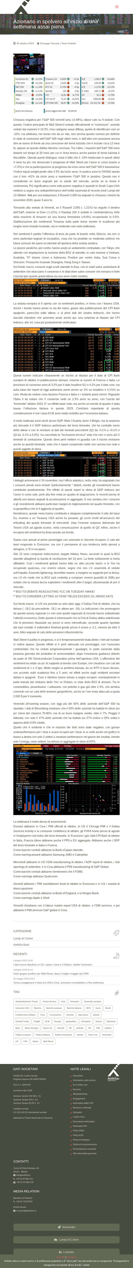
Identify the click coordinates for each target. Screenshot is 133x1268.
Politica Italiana (43, 1035)
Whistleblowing (80, 1094)
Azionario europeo (92, 1001)
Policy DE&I (78, 1130)
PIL (89, 1028)
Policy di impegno (81, 1140)
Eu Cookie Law (80, 1085)
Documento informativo (84, 1121)
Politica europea (23, 1035)
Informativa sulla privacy (84, 1080)
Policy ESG (78, 1135)
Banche (37, 1008)
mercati (60, 1028)
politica (108, 1028)
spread (80, 1035)
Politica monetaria (63, 1035)
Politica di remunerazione (85, 1144)
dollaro (96, 1015)
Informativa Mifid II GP (83, 1103)
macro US (47, 1028)
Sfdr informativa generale (85, 1153)
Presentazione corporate (84, 1149)
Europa (57, 1021)
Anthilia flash (21, 944)
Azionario (74, 1001)
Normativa (71, 1257)
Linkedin (68, 1252)
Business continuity (82, 1107)
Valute (35, 1041)
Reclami (77, 1089)
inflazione (111, 1021)
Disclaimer (78, 1076)
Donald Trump (22, 1021)
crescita (69, 1015)
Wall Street (48, 1041)
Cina (42, 1015)
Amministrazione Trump (26, 1001)
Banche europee (54, 1008)
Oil (70, 1028)
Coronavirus (55, 1015)
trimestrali (106, 1035)
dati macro (83, 1015)
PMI (98, 1028)
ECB (47, 1021)
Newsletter (69, 1227)
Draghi (37, 1021)
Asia (63, 1001)
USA (25, 1041)
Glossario (77, 1112)
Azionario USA (22, 1008)
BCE (88, 1008)
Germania (86, 1021)
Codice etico (79, 1117)
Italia (17, 1028)
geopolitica (71, 1021)
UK (16, 1041)
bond (98, 1008)
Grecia (98, 1021)
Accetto (60, 1257)
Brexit (108, 1008)
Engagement (79, 1098)
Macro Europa (31, 1028)
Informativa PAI (80, 1126)
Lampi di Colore (23, 938)
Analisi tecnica (49, 1001)
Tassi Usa (92, 1035)
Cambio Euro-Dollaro (25, 1015)
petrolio (79, 1028)
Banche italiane (74, 1008)
